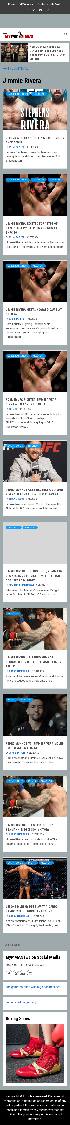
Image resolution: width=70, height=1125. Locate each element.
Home (11, 4)
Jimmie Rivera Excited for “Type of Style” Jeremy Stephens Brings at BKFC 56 (32, 228)
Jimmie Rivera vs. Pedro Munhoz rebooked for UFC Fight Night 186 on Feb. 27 (33, 662)
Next (17, 945)
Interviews (38, 94)
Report (13, 409)
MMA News (26, 4)
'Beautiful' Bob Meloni (21, 585)
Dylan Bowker (17, 147)
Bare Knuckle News (18, 94)
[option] (35, 52)
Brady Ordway (16, 499)
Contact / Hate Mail (48, 4)
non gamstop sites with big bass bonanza (33, 987)
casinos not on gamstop (21, 1002)
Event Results (15, 446)
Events (11, 699)
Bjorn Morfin (16, 319)
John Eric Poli (17, 753)
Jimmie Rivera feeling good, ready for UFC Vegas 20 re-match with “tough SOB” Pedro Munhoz (34, 576)
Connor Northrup (19, 671)
